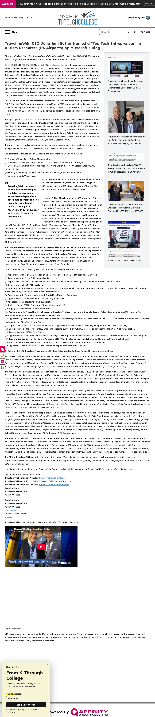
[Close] (47, 664)
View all (149, 4)
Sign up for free (26, 704)
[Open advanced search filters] (135, 32)
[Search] (129, 32)
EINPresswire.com (57, 65)
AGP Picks (7, 4)
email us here (11, 510)
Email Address (14, 694)
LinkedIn (9, 517)
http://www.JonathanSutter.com (54, 484)
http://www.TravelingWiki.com (52, 478)
